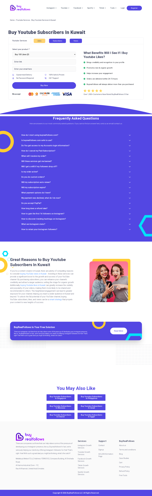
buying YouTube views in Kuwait (33, 274)
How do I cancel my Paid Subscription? (38, 151)
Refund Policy (124, 471)
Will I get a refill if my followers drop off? (39, 166)
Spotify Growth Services (83, 473)
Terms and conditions (127, 450)
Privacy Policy (124, 467)
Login (123, 8)
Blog (121, 454)
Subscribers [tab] (57, 41)
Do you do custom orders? (33, 177)
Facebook (77, 8)
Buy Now (44, 85)
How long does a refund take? (34, 208)
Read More (118, 331)
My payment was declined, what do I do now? (41, 198)
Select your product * (21, 49)
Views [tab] (76, 41)
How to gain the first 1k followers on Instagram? (42, 214)
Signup (101, 450)
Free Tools (123, 475)
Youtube (64, 8)
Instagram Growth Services (85, 446)
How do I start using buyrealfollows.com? (39, 135)
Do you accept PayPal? (31, 203)
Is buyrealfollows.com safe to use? (36, 140)
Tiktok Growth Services (83, 466)
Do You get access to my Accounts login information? (45, 145)
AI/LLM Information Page (105, 455)
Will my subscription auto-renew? (36, 182)
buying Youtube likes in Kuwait (32, 285)
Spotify (90, 8)
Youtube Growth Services (84, 453)
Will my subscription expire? (33, 187)
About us (122, 445)
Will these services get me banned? (36, 161)
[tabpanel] (76, 71)
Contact (101, 445)
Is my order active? (29, 172)
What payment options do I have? (36, 193)
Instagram (51, 8)
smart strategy (55, 299)
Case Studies (124, 458)
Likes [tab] (39, 41)
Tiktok (101, 8)
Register (134, 8)
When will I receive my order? (33, 156)
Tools (112, 8)
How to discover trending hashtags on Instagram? (43, 219)
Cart (120, 462)
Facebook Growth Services (84, 460)
